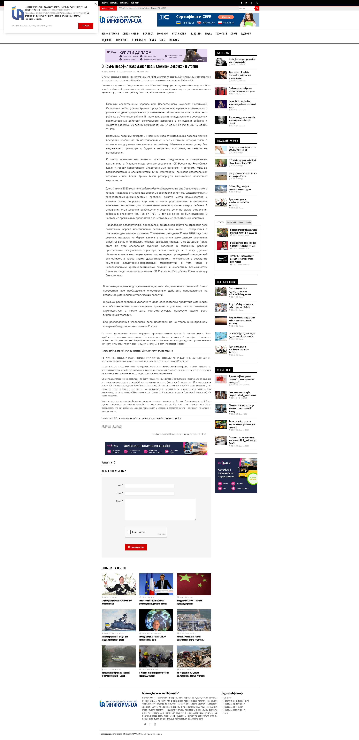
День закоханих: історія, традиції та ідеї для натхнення (242, 394)
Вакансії (227, 698)
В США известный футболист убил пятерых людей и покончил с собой (147, 418)
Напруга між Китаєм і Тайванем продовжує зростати (189, 602)
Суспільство (179, 33)
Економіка (162, 33)
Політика (148, 33)
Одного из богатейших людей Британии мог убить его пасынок (143, 351)
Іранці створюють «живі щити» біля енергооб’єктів (140, 8)
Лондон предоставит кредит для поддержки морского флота (115, 638)
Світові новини (131, 33)
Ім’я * (120, 485)
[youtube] (252, 3)
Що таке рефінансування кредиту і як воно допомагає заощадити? (241, 379)
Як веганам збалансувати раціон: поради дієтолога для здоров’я (242, 424)
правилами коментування (74, 13)
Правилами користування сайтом (56, 10)
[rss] (257, 3)
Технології (221, 33)
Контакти (135, 2)
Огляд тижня (224, 370)
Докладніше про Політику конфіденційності (32, 26)
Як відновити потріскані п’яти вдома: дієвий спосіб (242, 149)
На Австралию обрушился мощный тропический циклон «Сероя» (116, 674)
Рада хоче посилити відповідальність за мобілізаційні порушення (240, 291)
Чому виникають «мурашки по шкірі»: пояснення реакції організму (242, 320)
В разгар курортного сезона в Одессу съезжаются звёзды (243, 244)
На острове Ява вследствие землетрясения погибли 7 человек (190, 674)
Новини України (110, 33)
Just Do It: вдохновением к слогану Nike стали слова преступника (242, 259)
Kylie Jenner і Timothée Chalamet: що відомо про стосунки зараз (240, 75)
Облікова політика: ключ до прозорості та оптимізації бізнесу (241, 408)
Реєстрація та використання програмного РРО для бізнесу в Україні (242, 440)
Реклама (114, 2)
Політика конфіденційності (236, 701)
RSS (226, 713)
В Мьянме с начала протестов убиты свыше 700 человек (154, 674)
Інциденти (195, 33)
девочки (200, 334)
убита (153, 77)
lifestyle (220, 222)
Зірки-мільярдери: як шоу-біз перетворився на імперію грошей (242, 120)
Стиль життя (139, 40)
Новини (105, 2)
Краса (153, 40)
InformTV (174, 40)
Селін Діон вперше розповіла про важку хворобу (242, 61)
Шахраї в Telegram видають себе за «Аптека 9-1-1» (241, 306)
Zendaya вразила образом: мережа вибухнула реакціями (242, 90)
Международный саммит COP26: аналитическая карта (152, 638)
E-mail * (119, 493)
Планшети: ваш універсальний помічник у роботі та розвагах (243, 231)
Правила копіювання (233, 707)
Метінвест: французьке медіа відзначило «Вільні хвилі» (242, 335)
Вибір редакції (108, 8)
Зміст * (119, 501)
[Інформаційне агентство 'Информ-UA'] (121, 19)
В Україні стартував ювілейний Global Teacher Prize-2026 (242, 162)
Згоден (85, 26)
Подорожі (107, 40)
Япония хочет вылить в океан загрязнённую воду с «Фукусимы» (191, 638)
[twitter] (246, 3)
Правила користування (234, 704)
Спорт (234, 33)
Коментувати (136, 547)
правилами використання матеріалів (42, 13)
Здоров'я (246, 33)
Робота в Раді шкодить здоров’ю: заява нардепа (240, 188)
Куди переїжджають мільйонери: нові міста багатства (117, 602)
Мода (162, 40)
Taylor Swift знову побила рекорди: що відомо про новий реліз (242, 104)
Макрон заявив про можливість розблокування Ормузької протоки (153, 602)
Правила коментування (234, 710)
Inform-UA (124, 2)
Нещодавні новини (227, 141)
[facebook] (241, 3)
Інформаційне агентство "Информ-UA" (118, 734)
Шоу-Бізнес (122, 40)
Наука (208, 33)
